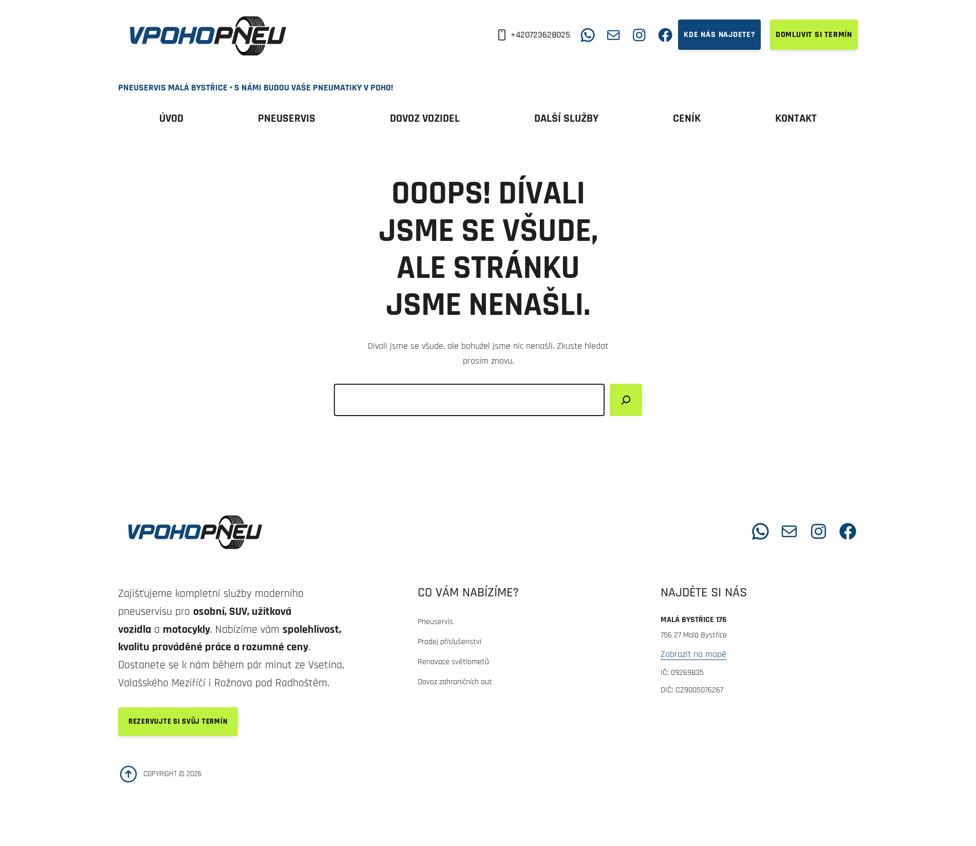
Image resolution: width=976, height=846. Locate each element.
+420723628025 (540, 35)
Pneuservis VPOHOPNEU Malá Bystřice (386, 531)
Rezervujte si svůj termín (178, 721)
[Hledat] (626, 400)
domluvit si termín (814, 34)
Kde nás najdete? (719, 34)
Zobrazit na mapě (693, 654)
